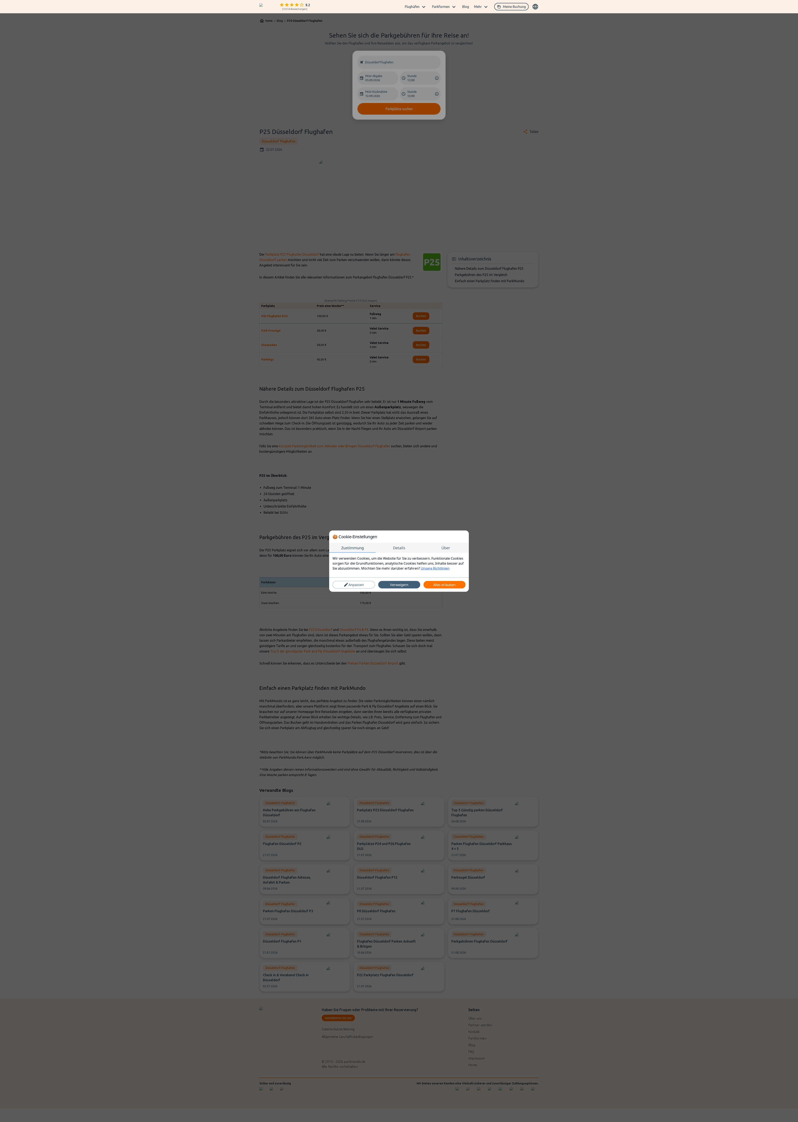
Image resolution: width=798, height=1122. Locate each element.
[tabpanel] (399, 563)
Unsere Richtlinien (435, 568)
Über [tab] (445, 547)
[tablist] (399, 548)
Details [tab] (399, 547)
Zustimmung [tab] (352, 547)
